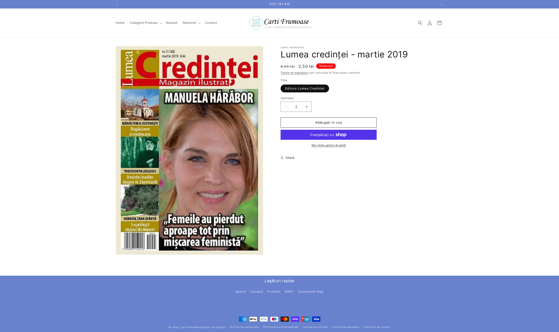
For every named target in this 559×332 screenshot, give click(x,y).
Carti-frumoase (190, 327)
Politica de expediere (345, 327)
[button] (145, 22)
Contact (257, 291)
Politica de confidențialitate (280, 327)
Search (240, 291)
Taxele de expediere (294, 72)
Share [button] (290, 157)
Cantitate (287, 98)
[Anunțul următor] (442, 4)
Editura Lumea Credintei (304, 88)
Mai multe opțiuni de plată (329, 145)
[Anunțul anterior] (117, 4)
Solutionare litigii (311, 291)
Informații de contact (377, 327)
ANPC (289, 291)
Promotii (273, 291)
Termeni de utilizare (315, 327)
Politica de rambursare (244, 327)
